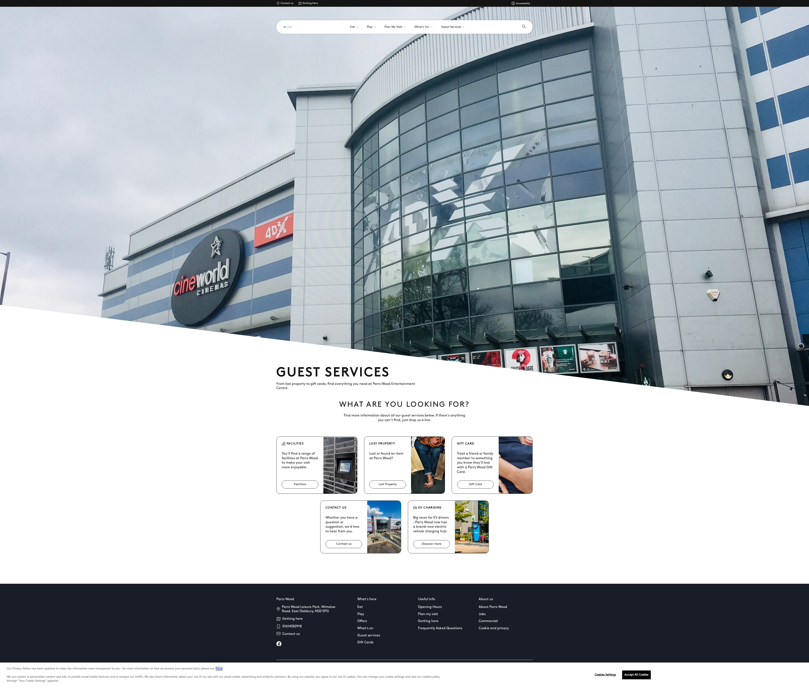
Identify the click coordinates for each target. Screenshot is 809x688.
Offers (362, 621)
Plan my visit (428, 614)
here (219, 668)
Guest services (368, 635)
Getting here (292, 619)
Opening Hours (430, 607)
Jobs (482, 614)
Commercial (488, 621)
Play (360, 614)
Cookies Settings (605, 674)
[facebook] (278, 643)
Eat (360, 607)
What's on (365, 628)
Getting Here (310, 3)
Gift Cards (365, 642)
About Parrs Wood (493, 607)
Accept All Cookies (636, 674)
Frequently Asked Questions (440, 628)
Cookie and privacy (494, 628)
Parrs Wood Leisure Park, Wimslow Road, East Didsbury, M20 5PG (308, 609)
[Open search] (524, 27)
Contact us (287, 3)
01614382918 (292, 626)
